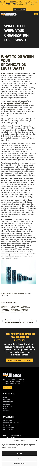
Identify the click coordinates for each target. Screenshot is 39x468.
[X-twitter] (4, 387)
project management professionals (14, 103)
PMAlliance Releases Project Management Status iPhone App (25, 309)
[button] (36, 440)
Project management (9, 73)
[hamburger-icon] (36, 14)
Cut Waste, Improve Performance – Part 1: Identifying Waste (5, 309)
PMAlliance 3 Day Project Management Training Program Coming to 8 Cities (15, 309)
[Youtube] (7, 387)
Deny (19, 459)
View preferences (20, 464)
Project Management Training (12, 293)
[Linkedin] (10, 387)
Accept (19, 453)
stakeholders (11, 109)
